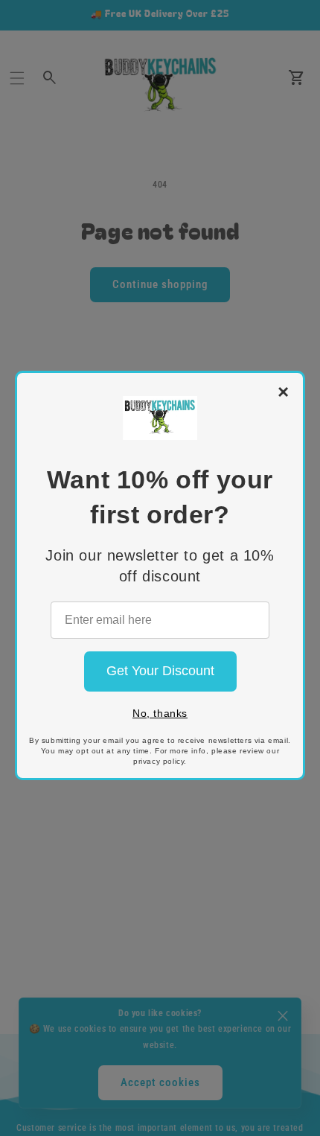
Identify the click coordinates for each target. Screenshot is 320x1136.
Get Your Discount (160, 670)
